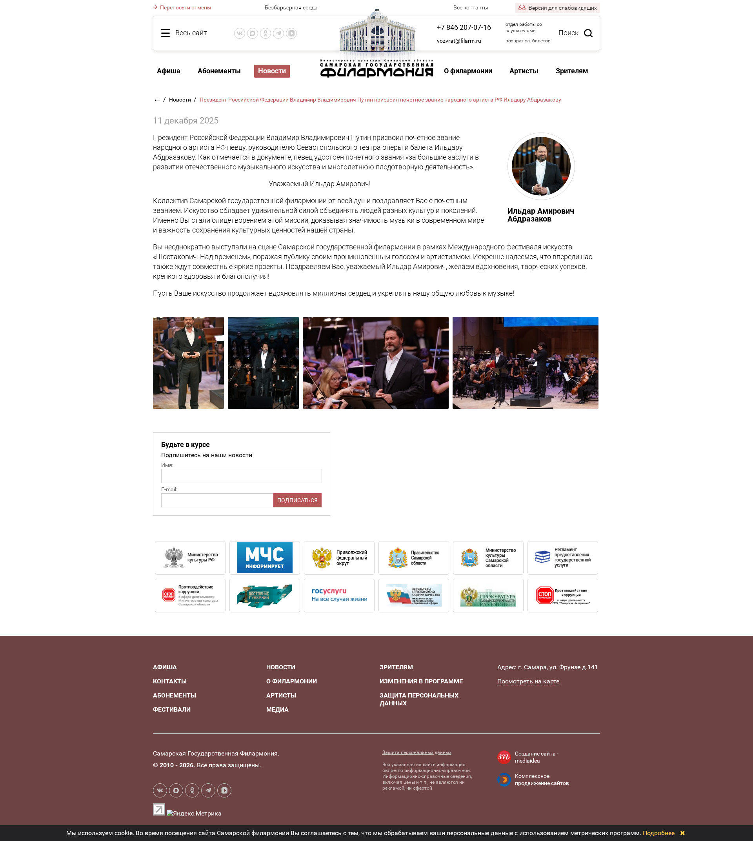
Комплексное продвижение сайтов (542, 779)
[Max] (252, 33)
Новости (180, 99)
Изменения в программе (421, 681)
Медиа (277, 709)
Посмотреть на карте (528, 681)
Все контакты (470, 7)
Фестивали (172, 709)
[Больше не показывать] (682, 833)
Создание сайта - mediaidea (536, 757)
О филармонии (468, 71)
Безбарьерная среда (291, 7)
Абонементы (219, 71)
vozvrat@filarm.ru (459, 41)
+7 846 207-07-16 (464, 27)
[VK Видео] (291, 33)
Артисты (523, 71)
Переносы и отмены (185, 7)
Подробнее (659, 833)
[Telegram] (278, 33)
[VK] (239, 33)
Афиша (168, 71)
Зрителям (572, 71)
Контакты (170, 681)
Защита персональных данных (416, 752)
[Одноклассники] (265, 33)
